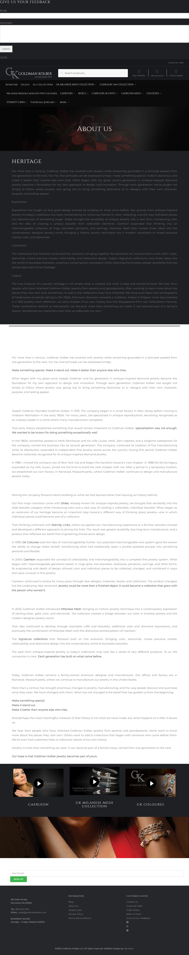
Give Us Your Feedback (138, 918)
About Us (73, 906)
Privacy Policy (76, 914)
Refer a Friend (133, 914)
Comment (7, 23)
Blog (71, 902)
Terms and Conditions (80, 918)
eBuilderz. (129, 948)
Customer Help (176, 62)
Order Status (133, 910)
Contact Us (132, 902)
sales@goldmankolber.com (32, 912)
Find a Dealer (176, 75)
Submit (6, 49)
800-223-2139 (22, 909)
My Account (157, 75)
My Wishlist (139, 75)
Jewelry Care (75, 910)
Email (3, 10)
